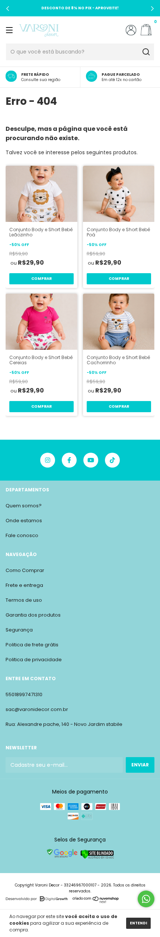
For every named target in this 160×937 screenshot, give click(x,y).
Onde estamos (24, 520)
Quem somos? (24, 505)
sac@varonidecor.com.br (37, 709)
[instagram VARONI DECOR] (47, 460)
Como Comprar (25, 570)
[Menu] (11, 30)
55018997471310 (24, 694)
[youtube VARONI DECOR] (90, 460)
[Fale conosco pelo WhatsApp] (146, 899)
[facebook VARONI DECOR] (69, 460)
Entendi (138, 923)
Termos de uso (24, 600)
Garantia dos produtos (33, 614)
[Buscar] (146, 52)
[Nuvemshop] (96, 901)
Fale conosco (22, 535)
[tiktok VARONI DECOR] (112, 460)
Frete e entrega (24, 585)
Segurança (19, 629)
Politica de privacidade (34, 659)
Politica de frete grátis (32, 644)
